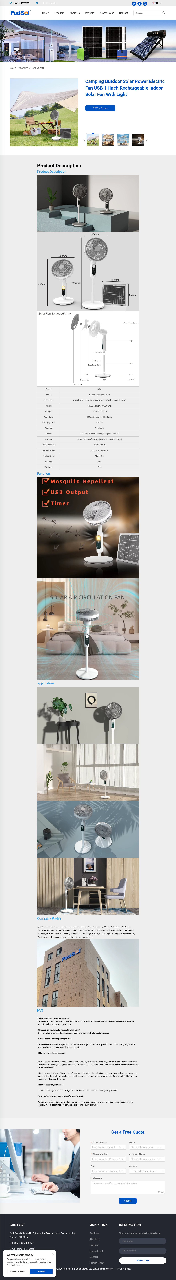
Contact (123, 13)
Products (59, 13)
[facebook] (140, 4)
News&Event (107, 13)
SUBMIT (141, 1260)
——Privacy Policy (122, 1269)
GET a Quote (100, 108)
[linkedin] (134, 4)
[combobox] (147, 1171)
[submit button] (163, 13)
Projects (89, 13)
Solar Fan (38, 68)
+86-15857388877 (21, 3)
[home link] (20, 13)
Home (45, 13)
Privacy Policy (97, 1262)
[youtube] (145, 4)
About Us (75, 13)
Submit (127, 1201)
